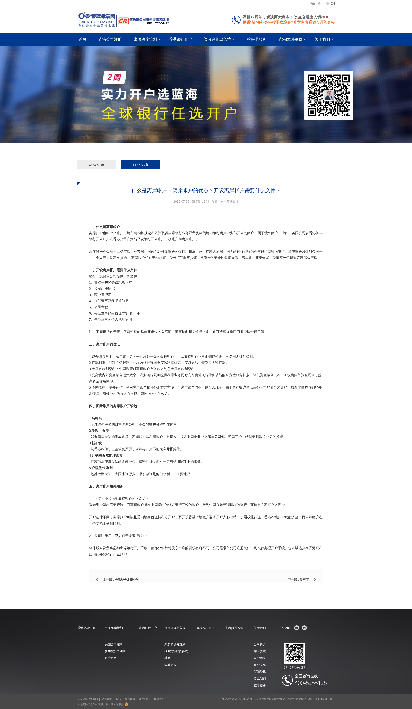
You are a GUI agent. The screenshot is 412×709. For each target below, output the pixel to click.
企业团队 (260, 658)
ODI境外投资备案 (176, 651)
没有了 (304, 579)
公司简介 (260, 644)
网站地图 (144, 699)
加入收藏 (158, 699)
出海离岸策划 (145, 39)
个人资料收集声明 (87, 699)
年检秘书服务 (254, 39)
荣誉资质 (260, 651)
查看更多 (111, 658)
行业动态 (140, 164)
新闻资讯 (260, 671)
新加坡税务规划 (174, 644)
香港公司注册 (110, 39)
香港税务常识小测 (127, 579)
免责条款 (130, 699)
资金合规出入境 (217, 39)
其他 (167, 658)
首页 (82, 39)
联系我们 (260, 678)
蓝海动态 (96, 164)
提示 (118, 699)
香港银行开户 (180, 39)
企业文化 (260, 665)
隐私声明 (107, 699)
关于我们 (322, 39)
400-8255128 (311, 682)
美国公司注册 (114, 644)
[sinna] (304, 627)
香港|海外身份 (290, 39)
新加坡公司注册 (115, 651)
